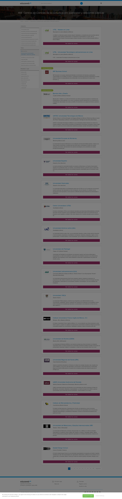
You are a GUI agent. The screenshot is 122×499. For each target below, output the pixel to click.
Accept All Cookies (88, 496)
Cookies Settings (100, 495)
